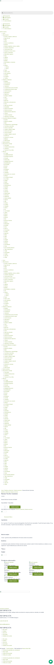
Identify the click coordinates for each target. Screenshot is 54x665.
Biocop (5, 166)
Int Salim (6, 204)
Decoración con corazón (9, 174)
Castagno (6, 172)
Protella (6, 231)
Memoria (6, 100)
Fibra (5, 55)
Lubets (5, 212)
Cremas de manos (8, 131)
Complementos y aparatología (10, 124)
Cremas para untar (8, 49)
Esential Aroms (7, 185)
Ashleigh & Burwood (8, 161)
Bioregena (6, 169)
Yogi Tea (6, 255)
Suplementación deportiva (10, 111)
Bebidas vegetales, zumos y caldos (12, 46)
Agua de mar (7, 38)
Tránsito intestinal (8, 115)
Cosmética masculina (9, 126)
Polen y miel (7, 71)
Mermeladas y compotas (9, 62)
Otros (5, 103)
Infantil (5, 99)
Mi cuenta (5, 629)
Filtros (7, 68)
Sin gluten (6, 76)
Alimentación (6, 35)
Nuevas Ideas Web (26, 648)
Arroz (5, 41)
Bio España (6, 164)
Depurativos (6, 92)
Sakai (5, 236)
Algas (5, 39)
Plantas (6, 65)
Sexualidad (6, 107)
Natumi (5, 222)
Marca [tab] (11, 517)
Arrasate (6, 158)
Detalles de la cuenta (7, 636)
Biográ (5, 167)
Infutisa (6, 203)
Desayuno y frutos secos (9, 51)
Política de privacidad (7, 653)
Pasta (5, 70)
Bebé (5, 123)
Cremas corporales (8, 127)
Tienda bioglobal (9, 648)
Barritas (6, 44)
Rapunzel (6, 233)
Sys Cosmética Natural (9, 247)
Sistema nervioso (8, 110)
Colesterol (6, 86)
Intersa (5, 207)
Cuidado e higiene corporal (10, 134)
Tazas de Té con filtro (9, 150)
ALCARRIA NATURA (8, 154)
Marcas (4, 151)
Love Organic (7, 210)
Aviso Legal (5, 651)
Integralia (6, 206)
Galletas (6, 57)
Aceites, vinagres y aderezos (10, 36)
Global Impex (7, 193)
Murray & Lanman (8, 220)
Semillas (6, 75)
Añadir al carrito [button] (13, 567)
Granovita (6, 194)
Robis (5, 234)
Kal (5, 209)
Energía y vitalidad (8, 95)
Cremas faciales (7, 132)
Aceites (6, 119)
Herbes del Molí (7, 198)
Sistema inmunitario (8, 108)
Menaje (5, 60)
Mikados (6, 139)
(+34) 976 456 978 (4, 621)
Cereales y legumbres (9, 47)
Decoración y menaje (7, 143)
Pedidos (4, 631)
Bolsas (7, 67)
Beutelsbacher (7, 163)
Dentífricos (6, 135)
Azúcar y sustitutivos (9, 43)
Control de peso (7, 91)
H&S (5, 201)
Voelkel (5, 254)
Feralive (6, 188)
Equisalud (6, 183)
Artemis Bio (6, 159)
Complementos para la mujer (10, 89)
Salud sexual (7, 140)
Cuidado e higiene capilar (9, 129)
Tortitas (6, 78)
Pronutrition (6, 230)
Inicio (4, 33)
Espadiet (6, 187)
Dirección (5, 632)
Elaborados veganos (8, 54)
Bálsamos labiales (8, 121)
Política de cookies (7, 655)
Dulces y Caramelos (8, 52)
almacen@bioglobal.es (5, 624)
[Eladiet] (4, 513)
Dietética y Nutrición (7, 79)
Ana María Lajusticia (8, 156)
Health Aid (6, 196)
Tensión (6, 113)
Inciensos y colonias (8, 137)
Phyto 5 (6, 228)
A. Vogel (6, 153)
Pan (5, 63)
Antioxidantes (7, 83)
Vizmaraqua (6, 252)
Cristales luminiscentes (9, 147)
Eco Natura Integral (8, 177)
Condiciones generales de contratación (11, 650)
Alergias (6, 81)
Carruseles (6, 145)
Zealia (5, 257)
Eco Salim (6, 179)
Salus (5, 238)
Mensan (6, 217)
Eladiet (5, 182)
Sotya (5, 246)
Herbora (6, 199)
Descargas (5, 634)
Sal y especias (7, 73)
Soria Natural (7, 244)
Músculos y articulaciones (10, 102)
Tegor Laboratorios (8, 249)
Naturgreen (6, 223)
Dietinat (6, 175)
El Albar (6, 180)
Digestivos (6, 94)
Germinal (6, 191)
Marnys (6, 214)
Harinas (6, 59)
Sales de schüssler (8, 105)
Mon (5, 219)
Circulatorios (7, 84)
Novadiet (6, 225)
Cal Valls (6, 170)
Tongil (5, 250)
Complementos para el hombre (11, 87)
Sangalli (6, 239)
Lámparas (6, 148)
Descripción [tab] (6, 517)
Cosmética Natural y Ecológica (9, 118)
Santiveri (6, 241)
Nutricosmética (6, 142)
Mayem (6, 215)
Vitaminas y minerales (9, 116)
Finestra (6, 190)
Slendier (6, 242)
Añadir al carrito (15, 507)
